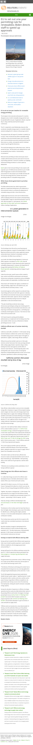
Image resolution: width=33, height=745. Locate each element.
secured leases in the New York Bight (12, 502)
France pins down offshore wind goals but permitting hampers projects (16, 88)
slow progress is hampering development (13, 554)
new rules (20, 261)
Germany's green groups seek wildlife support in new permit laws (15, 77)
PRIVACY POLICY (25, 740)
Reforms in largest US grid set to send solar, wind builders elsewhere (16, 105)
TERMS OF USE (16, 740)
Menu (16, 14)
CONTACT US (4, 741)
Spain (2, 168)
